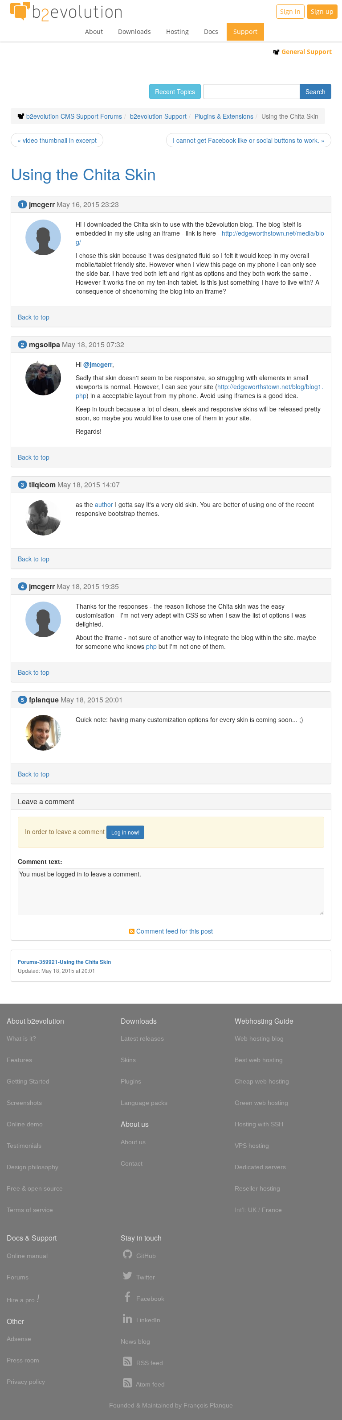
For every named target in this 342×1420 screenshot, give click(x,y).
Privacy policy (26, 1381)
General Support (306, 51)
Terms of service (30, 1209)
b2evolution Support (158, 116)
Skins (128, 1059)
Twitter (144, 1277)
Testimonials (24, 1145)
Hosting (177, 31)
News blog (135, 1341)
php (151, 646)
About (94, 31)
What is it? (21, 1038)
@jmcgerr (97, 364)
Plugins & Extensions (224, 116)
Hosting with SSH (259, 1124)
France (272, 1209)
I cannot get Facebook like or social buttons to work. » (249, 140)
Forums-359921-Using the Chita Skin (64, 962)
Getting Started (28, 1081)
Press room (23, 1360)
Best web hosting (259, 1059)
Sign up (322, 11)
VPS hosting (252, 1145)
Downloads (134, 31)
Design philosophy (32, 1167)
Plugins (131, 1081)
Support (245, 31)
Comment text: (40, 861)
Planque (221, 1405)
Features (19, 1059)
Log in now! (125, 832)
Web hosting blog (259, 1038)
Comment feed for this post (173, 930)
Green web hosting (261, 1102)
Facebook (149, 1298)
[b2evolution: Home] (65, 11)
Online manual (27, 1255)
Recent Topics (175, 91)
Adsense (19, 1338)
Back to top (33, 316)
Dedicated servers (260, 1167)
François (195, 1405)
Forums (17, 1277)
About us (133, 1142)
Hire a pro (23, 1299)
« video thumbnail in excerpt (57, 140)
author (104, 504)
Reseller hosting (257, 1188)
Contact (131, 1163)
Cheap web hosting (262, 1081)
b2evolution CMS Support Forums (74, 116)
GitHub (145, 1255)
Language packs (144, 1102)
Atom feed (149, 1384)
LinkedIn (147, 1320)
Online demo (25, 1124)
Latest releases (142, 1038)
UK (252, 1209)
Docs (211, 31)
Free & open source (35, 1188)
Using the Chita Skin (83, 173)
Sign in (290, 11)
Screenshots (24, 1102)
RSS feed (148, 1362)
